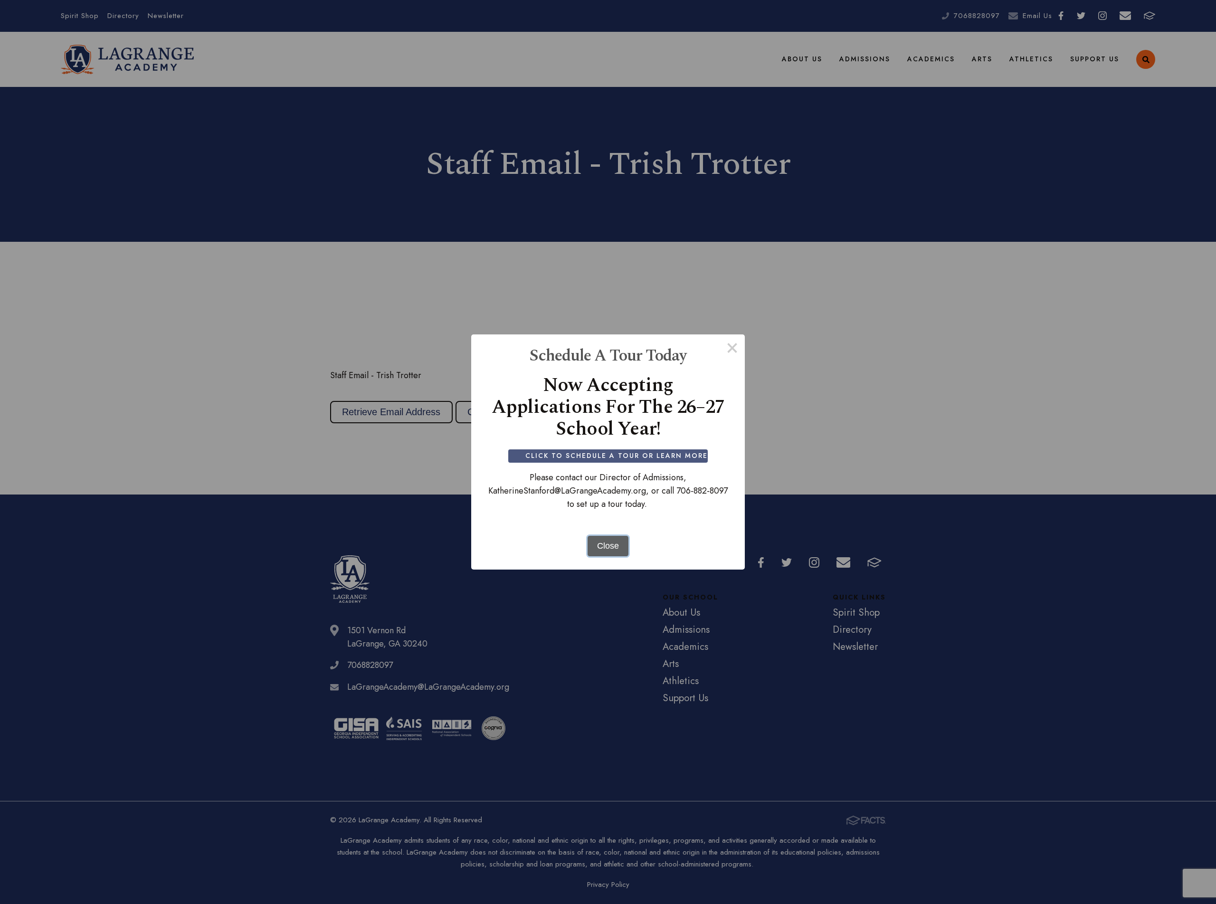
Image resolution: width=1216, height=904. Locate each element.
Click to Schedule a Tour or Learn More (616, 455)
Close (608, 546)
